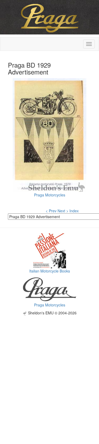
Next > (63, 210)
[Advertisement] (49, 365)
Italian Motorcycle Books (49, 271)
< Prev (51, 210)
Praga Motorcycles (49, 194)
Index (74, 210)
